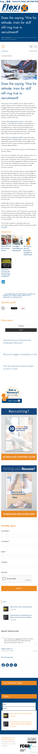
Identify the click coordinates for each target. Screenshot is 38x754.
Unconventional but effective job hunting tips (20, 294)
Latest (21, 330)
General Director (6, 649)
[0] (3, 308)
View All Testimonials (7, 657)
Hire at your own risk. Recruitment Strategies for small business (28, 250)
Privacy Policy (5, 744)
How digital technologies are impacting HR (17, 248)
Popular (21, 326)
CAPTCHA (4, 572)
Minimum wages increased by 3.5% (20, 354)
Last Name (5, 541)
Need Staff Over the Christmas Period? (6, 248)
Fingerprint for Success (17, 121)
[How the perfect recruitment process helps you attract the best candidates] (5, 617)
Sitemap (4, 746)
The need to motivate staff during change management (5, 273)
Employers (8, 37)
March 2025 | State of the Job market (21, 607)
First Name (5, 531)
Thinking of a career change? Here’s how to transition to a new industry (17, 295)
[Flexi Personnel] (15, 8)
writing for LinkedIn (17, 137)
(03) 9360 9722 (32, 1)
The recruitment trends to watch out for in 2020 (18, 367)
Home (2, 1)
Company (4, 562)
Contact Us (13, 744)
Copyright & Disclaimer (8, 742)
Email (3, 551)
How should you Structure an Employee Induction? (17, 341)
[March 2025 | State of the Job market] (5, 608)
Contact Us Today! (19, 1)
